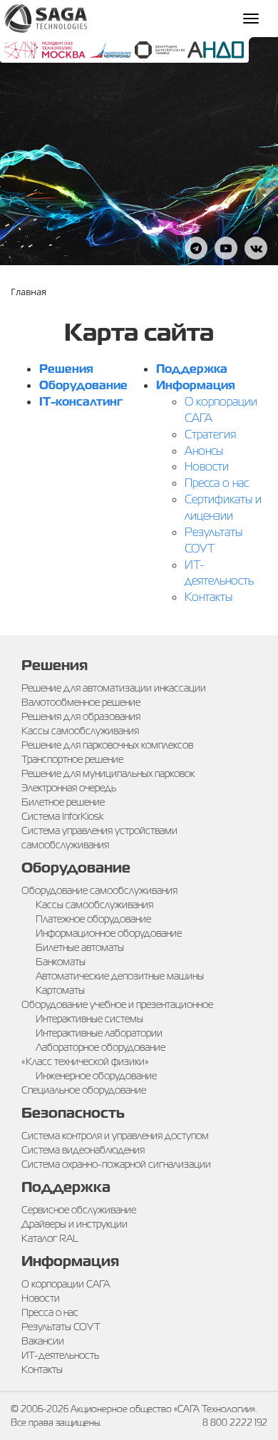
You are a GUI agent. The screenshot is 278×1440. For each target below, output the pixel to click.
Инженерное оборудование (96, 1075)
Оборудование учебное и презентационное (117, 1004)
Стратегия (210, 434)
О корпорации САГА (65, 1283)
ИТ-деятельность (219, 573)
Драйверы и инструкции (74, 1224)
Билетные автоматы (80, 947)
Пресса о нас (217, 482)
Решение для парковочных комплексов (107, 745)
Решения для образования (80, 716)
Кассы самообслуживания (80, 730)
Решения (66, 368)
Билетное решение (63, 802)
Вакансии (42, 1340)
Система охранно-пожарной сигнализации (116, 1164)
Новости (207, 466)
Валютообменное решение (80, 702)
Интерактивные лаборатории (99, 1033)
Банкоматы (61, 961)
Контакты (208, 597)
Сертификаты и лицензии (223, 507)
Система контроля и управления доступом (115, 1135)
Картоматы (60, 990)
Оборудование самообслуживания (99, 890)
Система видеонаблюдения (83, 1149)
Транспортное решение (72, 759)
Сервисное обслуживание (78, 1209)
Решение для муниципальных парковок (108, 773)
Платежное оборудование (93, 918)
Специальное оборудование (83, 1090)
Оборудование (83, 385)
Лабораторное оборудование (100, 1047)
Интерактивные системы (89, 1018)
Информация (195, 385)
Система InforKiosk (62, 816)
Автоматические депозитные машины (120, 976)
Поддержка (191, 368)
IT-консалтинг (81, 401)
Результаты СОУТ (213, 540)
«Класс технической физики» (85, 1061)
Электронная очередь (68, 787)
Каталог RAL (49, 1238)
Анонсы (204, 450)
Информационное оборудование (109, 933)
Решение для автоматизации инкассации (113, 688)
